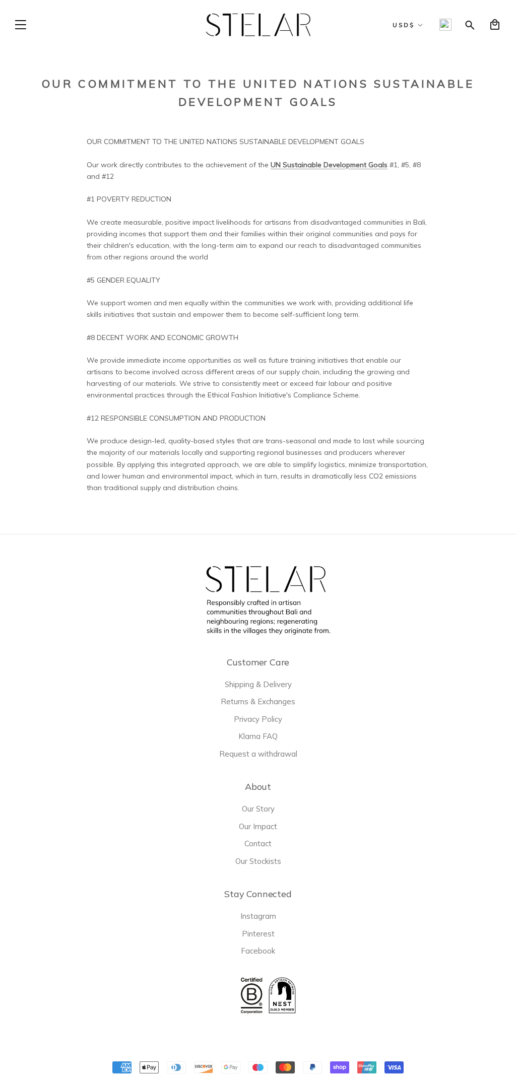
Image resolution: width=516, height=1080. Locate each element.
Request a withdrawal (258, 754)
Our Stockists (258, 861)
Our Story (258, 809)
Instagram (258, 916)
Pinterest (258, 933)
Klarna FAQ (258, 736)
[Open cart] (495, 25)
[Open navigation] (20, 24)
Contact (258, 843)
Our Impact (258, 826)
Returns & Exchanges (258, 701)
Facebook (258, 951)
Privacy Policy (258, 719)
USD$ (403, 25)
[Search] (470, 25)
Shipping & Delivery (258, 684)
